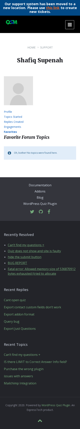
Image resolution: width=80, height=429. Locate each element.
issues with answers (18, 376)
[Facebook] (49, 212)
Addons (40, 191)
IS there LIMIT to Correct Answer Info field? (35, 362)
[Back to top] (40, 420)
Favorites (10, 132)
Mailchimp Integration (20, 383)
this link (53, 7)
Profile (8, 112)
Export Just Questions (20, 328)
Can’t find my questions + (26, 245)
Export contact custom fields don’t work (32, 307)
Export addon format (19, 314)
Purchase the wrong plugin (23, 369)
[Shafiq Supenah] (18, 108)
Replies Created (13, 122)
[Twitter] (32, 212)
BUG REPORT (17, 263)
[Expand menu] (69, 24)
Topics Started (13, 117)
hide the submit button (24, 257)
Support (46, 47)
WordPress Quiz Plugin (40, 204)
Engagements (12, 127)
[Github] (41, 212)
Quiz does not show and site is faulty (34, 251)
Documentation (40, 185)
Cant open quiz (15, 300)
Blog (40, 197)
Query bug (11, 321)
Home (31, 47)
